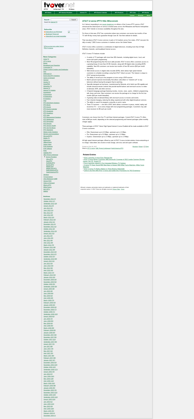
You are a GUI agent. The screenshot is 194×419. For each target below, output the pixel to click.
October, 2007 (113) (50, 339)
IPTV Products (119, 12)
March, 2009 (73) (49, 300)
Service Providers (51, 157)
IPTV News (48, 12)
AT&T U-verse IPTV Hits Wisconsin (100, 21)
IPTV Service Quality (49, 125)
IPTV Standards (48, 130)
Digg (147, 146)
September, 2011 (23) (50, 231)
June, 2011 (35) (48, 238)
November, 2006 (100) (50, 365)
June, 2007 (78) (48, 349)
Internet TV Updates (49, 90)
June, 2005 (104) (49, 404)
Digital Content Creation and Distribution (55, 69)
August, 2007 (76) (49, 344)
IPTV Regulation (48, 121)
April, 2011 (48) (48, 243)
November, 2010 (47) (50, 254)
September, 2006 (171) (51, 369)
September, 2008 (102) (51, 314)
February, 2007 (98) (50, 358)
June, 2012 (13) (48, 210)
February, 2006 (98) (50, 385)
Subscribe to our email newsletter (56, 36)
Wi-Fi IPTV (46, 189)
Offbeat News (47, 142)
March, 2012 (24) (49, 217)
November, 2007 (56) (50, 337)
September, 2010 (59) (50, 259)
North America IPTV (52, 170)
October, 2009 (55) (49, 284)
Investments (47, 92)
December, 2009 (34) (50, 279)
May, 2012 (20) (48, 213)
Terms (122, 189)
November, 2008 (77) (50, 309)
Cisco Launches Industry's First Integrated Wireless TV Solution (105, 163)
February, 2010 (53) (50, 275)
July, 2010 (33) (48, 263)
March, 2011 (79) (49, 245)
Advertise (140, 15)
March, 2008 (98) (49, 328)
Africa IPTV (49, 159)
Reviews (135, 146)
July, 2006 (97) (48, 374)
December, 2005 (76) (50, 390)
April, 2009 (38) (48, 298)
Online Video (47, 144)
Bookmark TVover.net (52, 34)
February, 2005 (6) (49, 413)
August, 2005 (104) (49, 399)
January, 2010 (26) (49, 277)
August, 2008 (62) (49, 316)
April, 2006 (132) (49, 381)
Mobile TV (46, 138)
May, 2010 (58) (48, 268)
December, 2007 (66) (50, 335)
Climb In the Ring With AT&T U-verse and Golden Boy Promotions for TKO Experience (112, 170)
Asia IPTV (49, 161)
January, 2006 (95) (49, 388)
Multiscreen (47, 140)
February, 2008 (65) (50, 330)
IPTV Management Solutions (52, 117)
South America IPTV (52, 172)
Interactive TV (47, 86)
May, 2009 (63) (48, 296)
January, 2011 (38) (49, 249)
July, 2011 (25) (48, 236)
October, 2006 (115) (50, 367)
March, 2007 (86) (49, 355)
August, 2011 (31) (49, 233)
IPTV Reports (47, 123)
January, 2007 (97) (49, 360)
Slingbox (46, 174)
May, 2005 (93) (48, 406)
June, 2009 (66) (48, 293)
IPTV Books (145, 12)
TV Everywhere (48, 177)
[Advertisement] (71, 47)
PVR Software (47, 148)
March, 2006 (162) (49, 383)
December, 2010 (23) (50, 252)
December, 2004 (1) (50, 415)
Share (141, 146)
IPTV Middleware (48, 119)
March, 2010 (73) (49, 273)
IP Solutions (47, 98)
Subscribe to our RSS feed (54, 32)
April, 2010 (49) (48, 270)
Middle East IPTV (51, 168)
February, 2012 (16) (50, 219)
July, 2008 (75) (48, 319)
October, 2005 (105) (50, 395)
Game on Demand (49, 78)
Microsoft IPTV (47, 136)
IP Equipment (47, 94)
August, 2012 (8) (49, 206)
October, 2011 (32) (49, 229)
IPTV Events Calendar (100, 12)
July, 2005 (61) (48, 402)
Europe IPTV (50, 165)
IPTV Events (47, 107)
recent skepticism (108, 24)
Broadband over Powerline (51, 65)
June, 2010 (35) (48, 266)
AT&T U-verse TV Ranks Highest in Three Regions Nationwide (104, 169)
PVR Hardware (48, 146)
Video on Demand (49, 183)
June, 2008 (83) (48, 321)
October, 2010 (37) (49, 256)
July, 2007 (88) (48, 346)
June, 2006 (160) (49, 376)
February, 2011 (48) (50, 247)
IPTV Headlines (48, 113)
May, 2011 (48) (48, 240)
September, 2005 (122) (51, 397)
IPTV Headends (48, 111)
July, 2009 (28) (48, 291)
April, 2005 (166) (49, 408)
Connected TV (47, 67)
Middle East (49, 166)
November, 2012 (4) (50, 199)
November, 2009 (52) (50, 282)
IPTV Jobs (133, 12)
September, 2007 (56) (50, 342)
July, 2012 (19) (48, 208)
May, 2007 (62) (48, 351)
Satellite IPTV (47, 153)
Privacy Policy (116, 189)
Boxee (45, 63)
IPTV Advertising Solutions (51, 103)
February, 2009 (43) (50, 302)
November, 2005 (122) (50, 392)
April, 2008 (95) (48, 325)
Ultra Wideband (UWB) (50, 179)
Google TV (46, 82)
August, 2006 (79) (49, 372)
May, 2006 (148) (49, 379)
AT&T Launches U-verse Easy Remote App (98, 158)
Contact (132, 15)
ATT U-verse (47, 61)
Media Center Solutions (50, 132)
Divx (44, 71)
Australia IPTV (50, 163)
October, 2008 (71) (49, 312)
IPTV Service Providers (65, 12)
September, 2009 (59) (50, 286)
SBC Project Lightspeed (50, 155)
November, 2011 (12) (50, 226)
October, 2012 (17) (49, 201)
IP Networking (47, 96)
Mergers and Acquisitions (51, 134)
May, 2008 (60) (48, 323)
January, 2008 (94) (49, 332)
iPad (44, 101)
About (148, 15)
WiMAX (45, 191)
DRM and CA (47, 74)
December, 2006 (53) (50, 362)
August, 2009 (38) (49, 289)
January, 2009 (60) (49, 305)
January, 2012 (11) (49, 222)
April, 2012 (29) (48, 215)
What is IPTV (47, 185)
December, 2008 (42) (50, 307)
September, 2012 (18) (50, 203)
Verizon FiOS (47, 181)
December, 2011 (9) (50, 224)
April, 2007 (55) (48, 353)
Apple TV (46, 59)
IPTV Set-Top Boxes (49, 128)
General (45, 80)
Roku (45, 150)
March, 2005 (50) (49, 411)
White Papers (47, 187)
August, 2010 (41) (49, 261)
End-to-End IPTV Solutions (51, 76)
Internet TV (83, 12)
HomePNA (46, 84)
